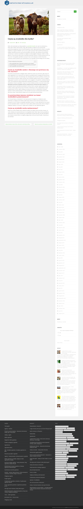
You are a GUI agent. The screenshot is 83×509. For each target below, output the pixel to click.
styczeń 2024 (61, 177)
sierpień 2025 (61, 162)
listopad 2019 (61, 237)
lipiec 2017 (61, 275)
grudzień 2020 (62, 210)
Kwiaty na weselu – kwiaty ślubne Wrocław (39, 449)
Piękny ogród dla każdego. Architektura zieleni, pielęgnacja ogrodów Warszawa (65, 30)
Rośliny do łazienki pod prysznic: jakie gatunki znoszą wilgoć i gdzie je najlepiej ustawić (69, 361)
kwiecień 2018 (62, 252)
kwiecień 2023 (62, 187)
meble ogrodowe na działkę (61, 445)
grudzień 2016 (62, 293)
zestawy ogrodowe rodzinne (61, 477)
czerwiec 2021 (62, 199)
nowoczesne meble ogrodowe (72, 448)
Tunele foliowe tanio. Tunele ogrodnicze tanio (68, 387)
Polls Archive (59, 342)
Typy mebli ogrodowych (60, 467)
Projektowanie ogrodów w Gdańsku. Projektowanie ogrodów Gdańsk (15, 482)
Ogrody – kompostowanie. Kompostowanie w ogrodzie (16, 456)
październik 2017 (62, 268)
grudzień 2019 (62, 235)
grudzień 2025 (62, 157)
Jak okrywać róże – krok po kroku (11, 497)
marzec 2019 (61, 245)
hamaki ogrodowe (70, 437)
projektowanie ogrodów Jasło (61, 462)
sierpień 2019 (61, 242)
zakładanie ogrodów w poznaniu (62, 473)
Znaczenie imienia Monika (60, 479)
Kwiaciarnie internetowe (67, 370)
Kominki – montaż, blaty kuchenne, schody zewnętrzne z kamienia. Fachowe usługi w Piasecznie (16, 473)
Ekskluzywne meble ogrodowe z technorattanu (64, 435)
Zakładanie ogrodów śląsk (60, 475)
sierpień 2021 (61, 197)
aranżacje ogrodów (59, 430)
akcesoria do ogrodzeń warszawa (62, 426)
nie (60, 335)
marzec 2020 (61, 230)
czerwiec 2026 (62, 149)
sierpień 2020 (61, 217)
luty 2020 (60, 232)
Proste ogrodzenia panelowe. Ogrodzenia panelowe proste (15, 485)
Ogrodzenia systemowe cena (61, 456)
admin (18, 42)
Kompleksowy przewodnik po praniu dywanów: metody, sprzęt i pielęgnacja (39, 443)
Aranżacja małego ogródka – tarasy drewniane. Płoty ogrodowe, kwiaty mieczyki (16, 463)
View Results (66, 340)
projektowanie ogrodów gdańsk (61, 460)
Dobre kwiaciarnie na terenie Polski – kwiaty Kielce (66, 131)
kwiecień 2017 (62, 283)
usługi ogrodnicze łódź (70, 467)
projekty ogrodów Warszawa (61, 464)
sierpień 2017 (61, 273)
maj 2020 (61, 225)
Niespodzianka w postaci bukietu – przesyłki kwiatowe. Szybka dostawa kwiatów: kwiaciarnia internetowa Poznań (41, 488)
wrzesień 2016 (62, 300)
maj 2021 (61, 202)
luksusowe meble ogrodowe (61, 441)
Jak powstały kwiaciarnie (35, 469)
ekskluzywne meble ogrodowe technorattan (64, 433)
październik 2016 (62, 298)
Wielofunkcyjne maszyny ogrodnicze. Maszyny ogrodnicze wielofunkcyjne (14, 467)
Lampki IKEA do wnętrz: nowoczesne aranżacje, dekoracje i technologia (69, 352)
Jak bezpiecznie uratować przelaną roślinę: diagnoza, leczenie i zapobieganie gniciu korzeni (66, 64)
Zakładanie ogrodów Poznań (61, 471)
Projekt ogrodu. (8, 478)
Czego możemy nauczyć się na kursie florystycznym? (65, 127)
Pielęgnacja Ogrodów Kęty (72, 456)
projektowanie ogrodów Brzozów (62, 458)
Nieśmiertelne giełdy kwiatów (36, 452)
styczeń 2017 (61, 290)
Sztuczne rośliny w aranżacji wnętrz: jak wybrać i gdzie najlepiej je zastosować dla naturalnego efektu (66, 78)
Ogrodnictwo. (60, 44)
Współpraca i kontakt (72, 2)
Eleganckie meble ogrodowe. (11, 440)
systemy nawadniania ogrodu (61, 465)
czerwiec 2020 (62, 222)
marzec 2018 (61, 255)
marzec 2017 (61, 285)
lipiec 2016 (61, 306)
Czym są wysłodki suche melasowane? (16, 66)
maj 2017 (61, 280)
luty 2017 (60, 288)
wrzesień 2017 (62, 270)
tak (60, 332)
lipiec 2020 (61, 220)
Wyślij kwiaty (32, 433)
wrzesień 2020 (62, 215)
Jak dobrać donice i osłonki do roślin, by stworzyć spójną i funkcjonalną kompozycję (66, 101)
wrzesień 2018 (62, 247)
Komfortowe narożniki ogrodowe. (12, 469)
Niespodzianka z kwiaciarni (35, 426)
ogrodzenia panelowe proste (61, 454)
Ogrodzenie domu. (8, 447)
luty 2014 (60, 311)
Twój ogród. (7, 426)
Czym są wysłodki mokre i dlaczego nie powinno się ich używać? (21, 63)
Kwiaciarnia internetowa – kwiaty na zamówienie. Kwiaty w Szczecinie (64, 134)
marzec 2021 (61, 205)
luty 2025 (60, 169)
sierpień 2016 (61, 303)
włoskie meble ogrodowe (72, 469)
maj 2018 (61, 250)
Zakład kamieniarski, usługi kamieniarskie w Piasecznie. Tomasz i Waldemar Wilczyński (16, 491)
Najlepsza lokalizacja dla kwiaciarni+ (64, 118)
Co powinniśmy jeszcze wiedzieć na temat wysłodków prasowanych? (22, 64)
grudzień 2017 (62, 263)
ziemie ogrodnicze (70, 477)
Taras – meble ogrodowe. (10, 494)
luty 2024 (60, 174)
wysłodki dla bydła (31, 46)
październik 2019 (62, 240)
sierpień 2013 (61, 313)
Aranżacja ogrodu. (61, 42)
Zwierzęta (24, 42)
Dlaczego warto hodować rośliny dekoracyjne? (64, 39)
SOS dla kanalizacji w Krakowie (68, 396)
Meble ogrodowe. (8, 437)
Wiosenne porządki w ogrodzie (11, 453)
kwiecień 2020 (62, 227)
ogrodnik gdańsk (59, 452)
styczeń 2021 (61, 207)
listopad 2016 (61, 295)
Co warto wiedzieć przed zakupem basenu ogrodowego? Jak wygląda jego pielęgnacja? (66, 48)
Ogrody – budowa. (8, 428)
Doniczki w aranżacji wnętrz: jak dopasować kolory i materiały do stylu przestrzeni (68, 378)
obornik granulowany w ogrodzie (62, 450)
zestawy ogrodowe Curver (71, 475)
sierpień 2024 (61, 172)
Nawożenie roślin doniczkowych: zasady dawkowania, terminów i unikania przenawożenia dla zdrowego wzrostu (65, 73)
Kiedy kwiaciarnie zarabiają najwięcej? (38, 467)
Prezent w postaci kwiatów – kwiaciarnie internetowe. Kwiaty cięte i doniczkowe (16, 432)
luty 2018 (60, 258)
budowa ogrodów (59, 432)
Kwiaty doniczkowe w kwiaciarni (36, 464)
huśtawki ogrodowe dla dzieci (61, 439)
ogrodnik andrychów (73, 450)
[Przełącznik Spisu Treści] (34, 62)
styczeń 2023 (61, 189)
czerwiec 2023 (62, 182)
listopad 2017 (61, 265)
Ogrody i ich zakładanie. (35, 480)
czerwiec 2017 (62, 278)
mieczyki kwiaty (70, 445)
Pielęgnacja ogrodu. (61, 120)
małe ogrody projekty (74, 443)
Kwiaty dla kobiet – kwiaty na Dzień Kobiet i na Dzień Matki (41, 459)
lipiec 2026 (61, 146)
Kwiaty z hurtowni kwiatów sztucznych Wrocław (40, 485)
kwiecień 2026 (62, 154)
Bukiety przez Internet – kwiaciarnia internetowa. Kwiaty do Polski (40, 447)
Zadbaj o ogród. (8, 434)
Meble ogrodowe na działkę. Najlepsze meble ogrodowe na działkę (14, 459)
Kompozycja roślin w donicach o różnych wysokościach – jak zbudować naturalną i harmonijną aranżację (65, 97)
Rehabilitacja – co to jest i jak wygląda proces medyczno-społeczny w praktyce (66, 68)
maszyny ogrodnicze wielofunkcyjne (62, 443)
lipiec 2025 (61, 164)
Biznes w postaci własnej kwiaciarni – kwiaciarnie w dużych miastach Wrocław (65, 115)
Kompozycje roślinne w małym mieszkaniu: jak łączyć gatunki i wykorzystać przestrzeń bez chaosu (66, 82)
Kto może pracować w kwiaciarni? (69, 404)
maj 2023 (61, 184)
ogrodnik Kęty (65, 452)
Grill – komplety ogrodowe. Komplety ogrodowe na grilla (15, 450)
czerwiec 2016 (62, 308)
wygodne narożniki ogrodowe (61, 469)
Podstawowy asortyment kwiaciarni (37, 477)
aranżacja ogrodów (70, 428)
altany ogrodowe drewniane (61, 428)
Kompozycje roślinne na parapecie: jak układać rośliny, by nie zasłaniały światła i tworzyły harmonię (65, 87)
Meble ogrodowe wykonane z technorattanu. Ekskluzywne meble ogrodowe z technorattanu (66, 35)
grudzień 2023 (62, 179)
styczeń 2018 (61, 260)
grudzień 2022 (62, 192)
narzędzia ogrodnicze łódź (60, 448)
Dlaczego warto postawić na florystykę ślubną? (65, 123)
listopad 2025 (61, 159)
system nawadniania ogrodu (72, 464)
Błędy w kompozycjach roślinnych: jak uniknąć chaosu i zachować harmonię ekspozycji (66, 105)
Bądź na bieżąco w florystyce (36, 431)
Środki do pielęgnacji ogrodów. (11, 442)
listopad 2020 (61, 212)
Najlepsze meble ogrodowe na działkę (63, 447)
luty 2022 (60, 194)
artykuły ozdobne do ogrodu (69, 430)
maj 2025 (61, 167)
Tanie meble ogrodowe (72, 465)
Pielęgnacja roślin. (61, 27)
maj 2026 (61, 151)
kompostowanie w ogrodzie (73, 439)
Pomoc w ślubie (33, 472)
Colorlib (66, 507)
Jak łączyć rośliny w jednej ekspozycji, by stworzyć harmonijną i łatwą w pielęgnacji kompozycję (66, 92)
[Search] (75, 11)
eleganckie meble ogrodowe (61, 437)
